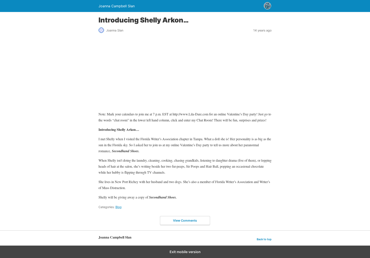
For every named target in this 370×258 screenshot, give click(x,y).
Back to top (264, 239)
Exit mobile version (185, 252)
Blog (118, 207)
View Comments (185, 220)
